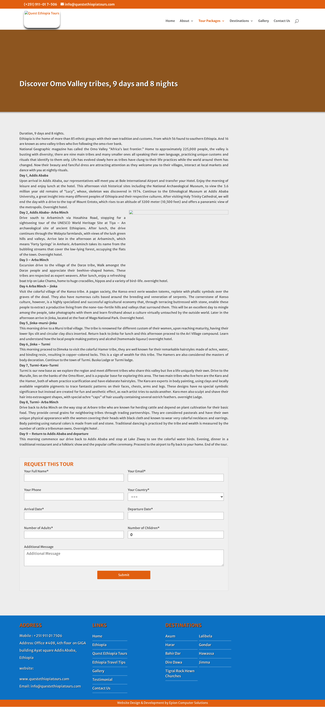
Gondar (205, 645)
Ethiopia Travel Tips (109, 662)
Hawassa (206, 653)
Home (170, 21)
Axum (170, 636)
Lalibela (205, 636)
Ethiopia (99, 645)
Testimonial (102, 680)
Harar (170, 645)
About (184, 21)
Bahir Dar (173, 653)
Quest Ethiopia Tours (109, 653)
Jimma (204, 662)
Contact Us (282, 21)
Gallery (263, 21)
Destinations (239, 21)
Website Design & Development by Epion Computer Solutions (162, 703)
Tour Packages (209, 21)
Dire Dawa (173, 662)
